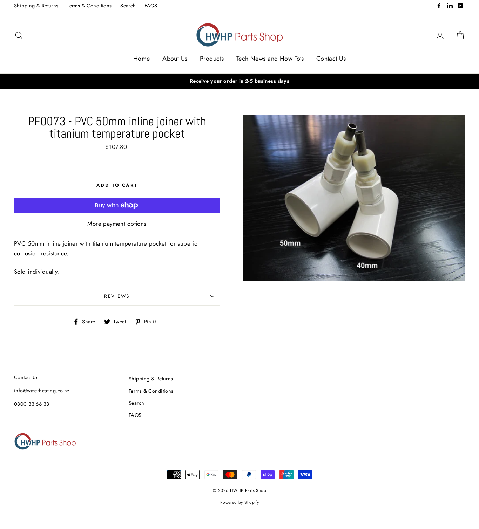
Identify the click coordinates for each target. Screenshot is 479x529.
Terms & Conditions (89, 5)
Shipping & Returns (36, 5)
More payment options (117, 223)
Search (128, 5)
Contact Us (331, 58)
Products (212, 58)
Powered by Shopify (239, 502)
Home (141, 58)
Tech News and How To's (270, 58)
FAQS (150, 5)
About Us (174, 58)
